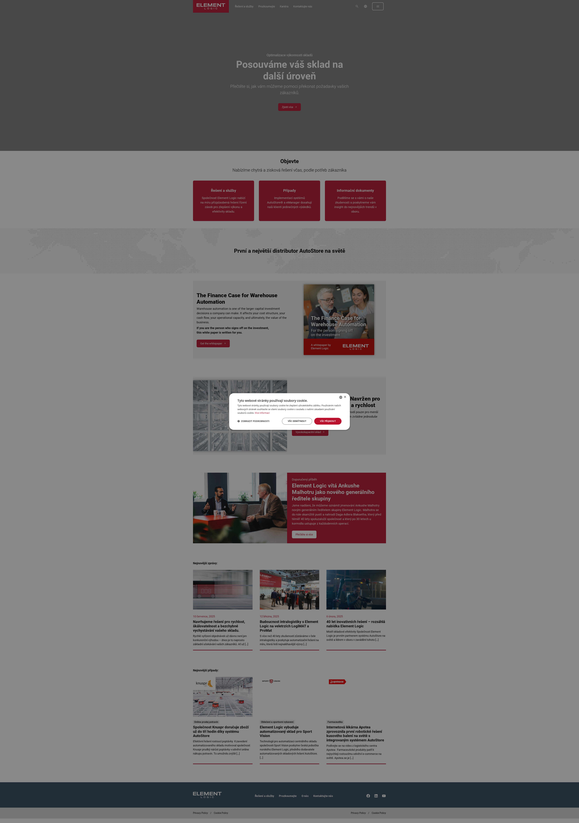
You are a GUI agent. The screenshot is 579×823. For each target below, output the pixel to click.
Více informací (262, 412)
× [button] (345, 397)
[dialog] (289, 411)
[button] (253, 421)
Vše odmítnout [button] (297, 421)
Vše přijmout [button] (328, 421)
